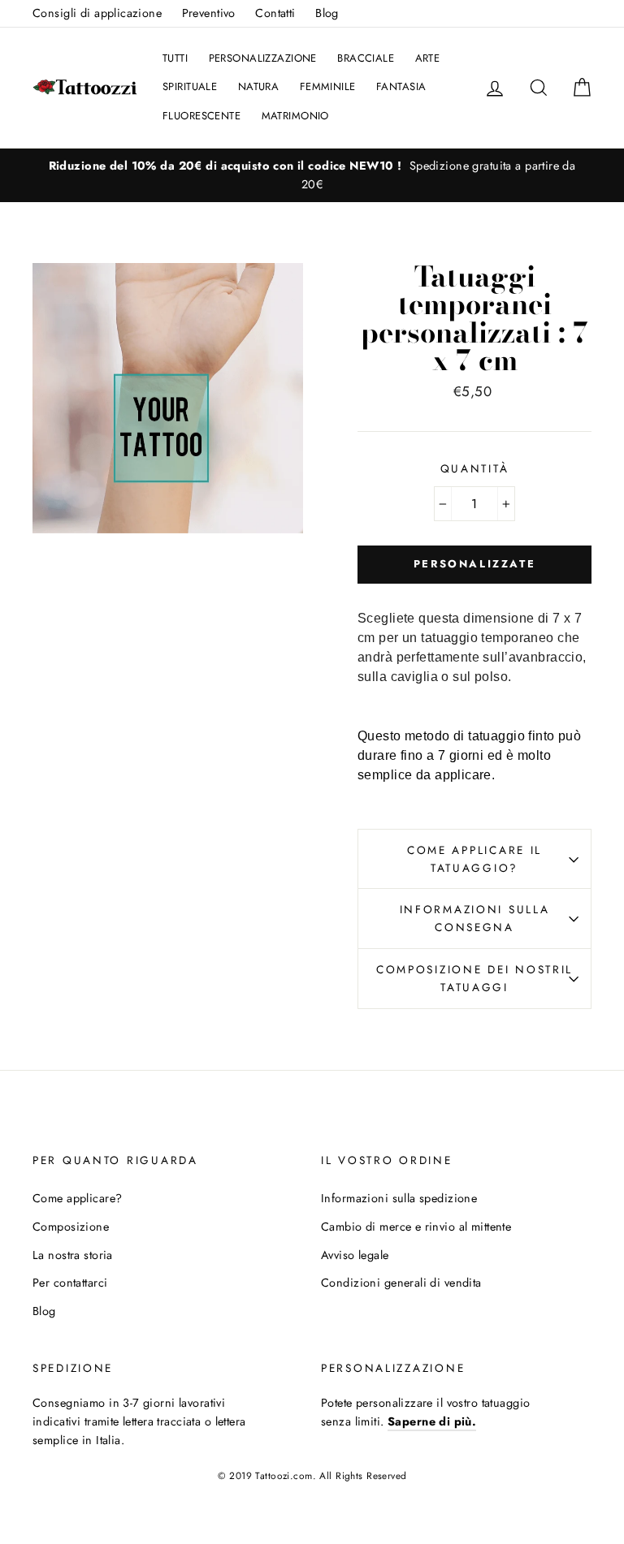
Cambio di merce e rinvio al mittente (416, 1226)
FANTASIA (401, 86)
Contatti (275, 13)
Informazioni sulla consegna (475, 918)
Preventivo (209, 13)
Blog (327, 13)
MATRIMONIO (295, 115)
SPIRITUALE (189, 86)
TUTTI (175, 58)
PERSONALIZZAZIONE (263, 58)
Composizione (70, 1226)
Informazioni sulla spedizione (399, 1198)
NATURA (259, 86)
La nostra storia (72, 1255)
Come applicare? (77, 1198)
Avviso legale (355, 1255)
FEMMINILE (328, 86)
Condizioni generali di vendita (401, 1282)
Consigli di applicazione (97, 13)
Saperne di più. (432, 1421)
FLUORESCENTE (201, 115)
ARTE (427, 58)
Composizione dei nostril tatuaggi (474, 978)
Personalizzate (474, 563)
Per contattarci (69, 1282)
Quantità (474, 468)
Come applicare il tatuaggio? (474, 859)
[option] (312, 175)
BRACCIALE (365, 58)
